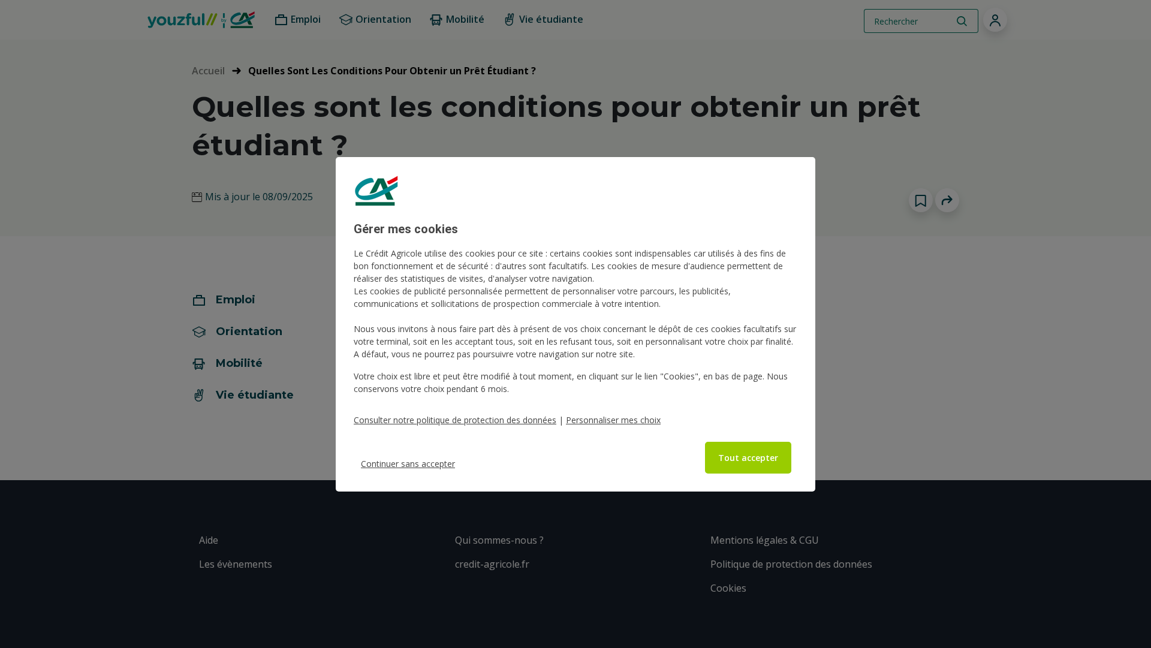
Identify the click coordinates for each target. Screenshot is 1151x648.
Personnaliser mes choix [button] (613, 420)
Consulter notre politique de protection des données (455, 420)
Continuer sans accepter (408, 463)
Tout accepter (748, 457)
